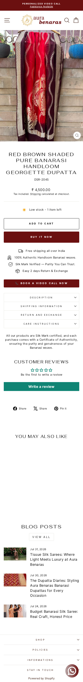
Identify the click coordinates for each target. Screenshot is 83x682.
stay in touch (40, 670)
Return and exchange (41, 315)
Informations (40, 660)
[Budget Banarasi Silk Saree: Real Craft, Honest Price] (15, 611)
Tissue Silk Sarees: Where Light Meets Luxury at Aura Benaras (53, 559)
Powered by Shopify (41, 678)
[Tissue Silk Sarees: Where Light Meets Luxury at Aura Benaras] (15, 554)
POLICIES (40, 649)
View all (41, 537)
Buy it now (42, 236)
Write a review (41, 386)
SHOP (40, 639)
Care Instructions (41, 323)
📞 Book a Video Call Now (41, 283)
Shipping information (41, 306)
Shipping (35, 193)
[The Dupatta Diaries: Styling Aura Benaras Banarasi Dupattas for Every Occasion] (15, 580)
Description (41, 297)
